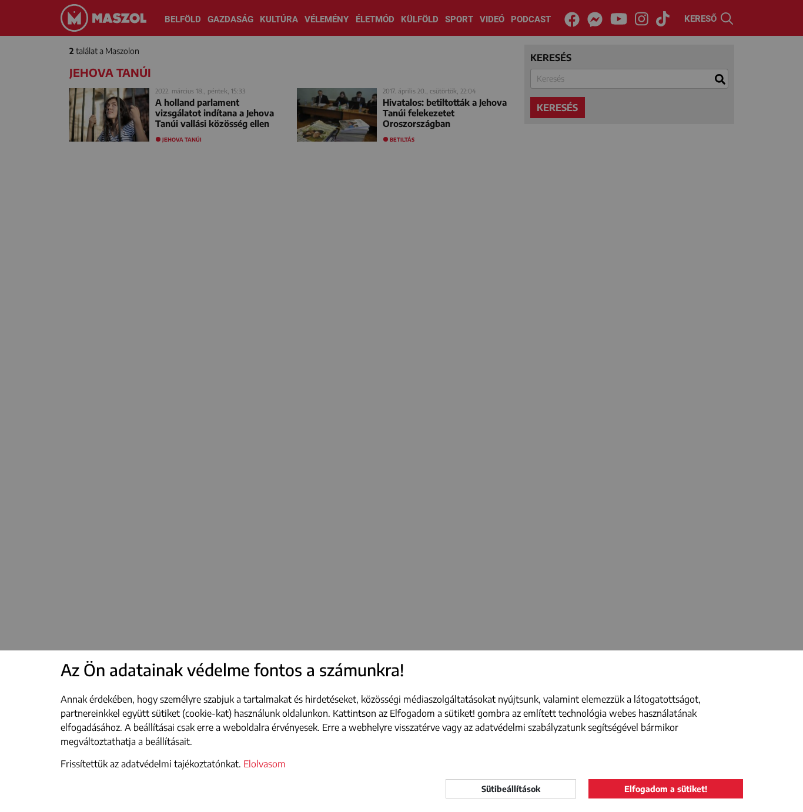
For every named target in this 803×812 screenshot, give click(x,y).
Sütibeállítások (510, 789)
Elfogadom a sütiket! (665, 789)
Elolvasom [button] (264, 764)
